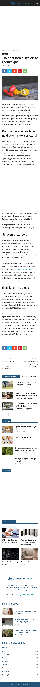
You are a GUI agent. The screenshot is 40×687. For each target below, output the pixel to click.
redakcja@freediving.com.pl (25, 594)
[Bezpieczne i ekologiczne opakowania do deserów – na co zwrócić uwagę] (7, 395)
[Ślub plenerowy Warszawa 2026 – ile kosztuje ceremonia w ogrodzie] (7, 406)
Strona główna (6, 51)
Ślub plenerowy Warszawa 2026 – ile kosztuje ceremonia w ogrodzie (25, 406)
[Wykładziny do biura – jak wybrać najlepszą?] (10, 532)
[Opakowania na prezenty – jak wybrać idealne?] (7, 429)
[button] (37, 3)
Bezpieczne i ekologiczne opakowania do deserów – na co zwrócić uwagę (25, 395)
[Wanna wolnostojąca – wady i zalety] (29, 554)
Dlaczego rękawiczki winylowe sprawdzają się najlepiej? (30, 364)
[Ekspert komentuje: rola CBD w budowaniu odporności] (7, 633)
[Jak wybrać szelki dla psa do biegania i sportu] (7, 385)
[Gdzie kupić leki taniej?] (7, 440)
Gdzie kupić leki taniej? (23, 437)
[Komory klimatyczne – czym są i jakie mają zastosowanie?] (29, 532)
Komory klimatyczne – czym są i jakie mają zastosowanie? (29, 542)
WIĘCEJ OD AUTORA (28, 376)
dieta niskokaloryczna (25, 269)
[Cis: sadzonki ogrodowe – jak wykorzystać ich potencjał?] (7, 451)
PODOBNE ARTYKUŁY (11, 376)
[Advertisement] (20, 27)
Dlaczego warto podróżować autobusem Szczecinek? (8, 365)
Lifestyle (15, 51)
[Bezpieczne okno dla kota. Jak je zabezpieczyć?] (7, 622)
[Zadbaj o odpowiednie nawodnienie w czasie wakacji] (7, 611)
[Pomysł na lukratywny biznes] (10, 554)
